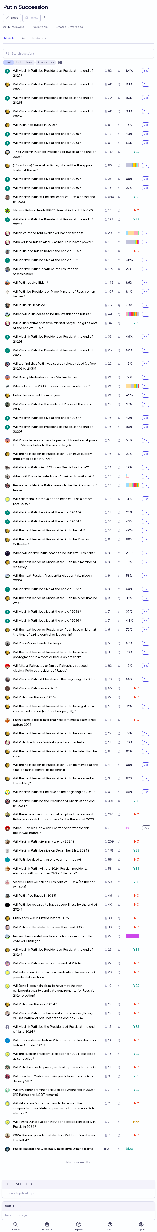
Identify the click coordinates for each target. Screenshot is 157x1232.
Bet (146, 70)
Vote (146, 828)
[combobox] (78, 53)
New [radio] (29, 62)
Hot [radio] (18, 62)
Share (14, 17)
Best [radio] (8, 62)
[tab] (9, 38)
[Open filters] (60, 62)
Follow (33, 17)
